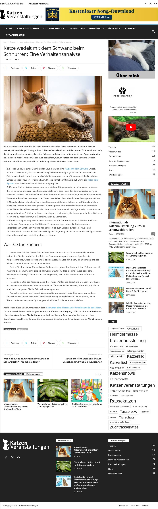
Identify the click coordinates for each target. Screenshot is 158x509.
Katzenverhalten (120, 391)
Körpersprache (127, 396)
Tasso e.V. (128, 411)
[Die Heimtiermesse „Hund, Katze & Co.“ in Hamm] (86, 390)
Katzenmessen (138, 362)
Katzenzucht (140, 391)
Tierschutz (126, 417)
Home (9, 28)
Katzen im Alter (117, 356)
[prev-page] (97, 374)
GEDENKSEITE (96, 28)
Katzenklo (135, 356)
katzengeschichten (135, 351)
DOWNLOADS (77, 28)
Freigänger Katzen (117, 328)
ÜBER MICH (114, 28)
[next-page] (100, 374)
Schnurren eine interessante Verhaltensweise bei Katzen (73, 307)
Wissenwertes (114, 152)
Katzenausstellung (128, 340)
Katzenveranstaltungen (132, 385)
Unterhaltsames (115, 175)
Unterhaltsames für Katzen (120, 422)
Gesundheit (22, 329)
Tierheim (144, 411)
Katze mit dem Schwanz (76, 169)
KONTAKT (130, 28)
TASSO (113, 411)
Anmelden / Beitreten (39, 4)
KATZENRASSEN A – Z (54, 28)
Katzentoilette (119, 379)
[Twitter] (151, 4)
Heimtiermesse (124, 334)
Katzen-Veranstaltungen (28, 505)
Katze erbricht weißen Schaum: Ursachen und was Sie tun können (82, 360)
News (110, 170)
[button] (153, 31)
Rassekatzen (123, 400)
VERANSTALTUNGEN (28, 28)
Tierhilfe (113, 417)
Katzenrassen (114, 156)
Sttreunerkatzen (140, 406)
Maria (110, 234)
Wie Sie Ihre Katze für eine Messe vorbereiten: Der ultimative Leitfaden (138, 306)
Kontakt (145, 505)
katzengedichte (132, 346)
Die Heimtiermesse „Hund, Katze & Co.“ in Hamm (86, 405)
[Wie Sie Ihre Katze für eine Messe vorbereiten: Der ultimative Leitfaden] (116, 307)
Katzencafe (116, 346)
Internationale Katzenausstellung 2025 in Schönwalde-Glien (16, 406)
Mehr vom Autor (33, 374)
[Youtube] (155, 4)
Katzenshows (122, 373)
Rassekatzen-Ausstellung (119, 406)
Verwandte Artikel (14, 374)
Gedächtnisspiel (16, 35)
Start (5, 42)
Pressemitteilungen (117, 165)
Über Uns (135, 505)
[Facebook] (146, 4)
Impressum (123, 505)
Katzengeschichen (117, 351)
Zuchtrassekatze (124, 427)
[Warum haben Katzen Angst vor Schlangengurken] (52, 390)
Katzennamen (117, 367)
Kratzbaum (114, 396)
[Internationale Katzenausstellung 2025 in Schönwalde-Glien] (19, 390)
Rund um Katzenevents (118, 161)
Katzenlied (118, 362)
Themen (13, 42)
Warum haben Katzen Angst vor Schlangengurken (52, 405)
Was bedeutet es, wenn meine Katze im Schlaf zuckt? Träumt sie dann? (27, 360)
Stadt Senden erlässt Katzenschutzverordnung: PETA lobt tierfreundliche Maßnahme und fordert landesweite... (138, 273)
